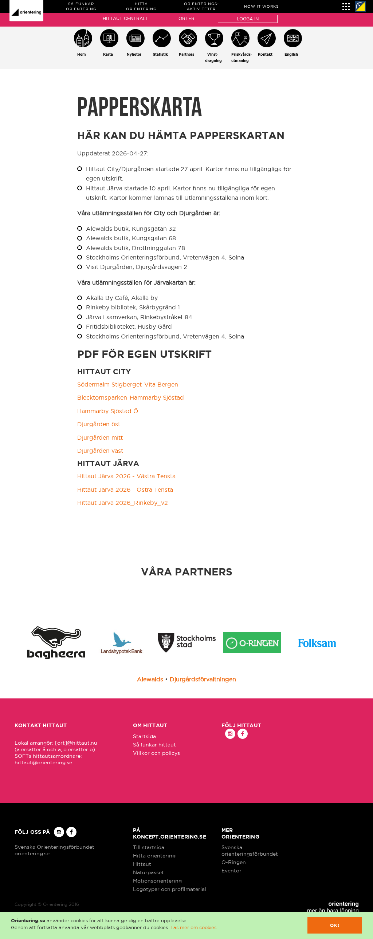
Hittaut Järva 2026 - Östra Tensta (125, 489)
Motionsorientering (157, 881)
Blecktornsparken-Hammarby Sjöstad (130, 397)
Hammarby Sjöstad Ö (107, 411)
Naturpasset (148, 872)
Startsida (144, 736)
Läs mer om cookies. (193, 927)
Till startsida (148, 847)
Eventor (231, 870)
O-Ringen (233, 862)
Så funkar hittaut (154, 745)
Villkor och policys (156, 753)
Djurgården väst (100, 450)
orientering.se (32, 853)
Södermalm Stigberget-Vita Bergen (127, 384)
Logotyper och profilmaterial (169, 889)
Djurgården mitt (100, 437)
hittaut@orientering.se (43, 762)
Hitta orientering (154, 856)
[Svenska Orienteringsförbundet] (360, 6)
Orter (186, 18)
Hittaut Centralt (125, 18)
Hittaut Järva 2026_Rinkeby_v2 (122, 502)
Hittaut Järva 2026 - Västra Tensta (126, 476)
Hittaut (142, 864)
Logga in (248, 18)
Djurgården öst (98, 424)
